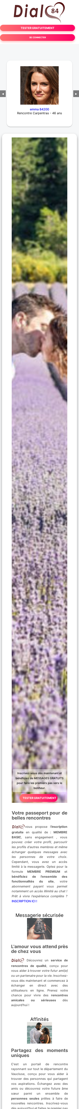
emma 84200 (39, 109)
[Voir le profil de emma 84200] (39, 82)
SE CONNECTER (37, 37)
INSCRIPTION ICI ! (24, 901)
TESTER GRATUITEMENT (37, 28)
